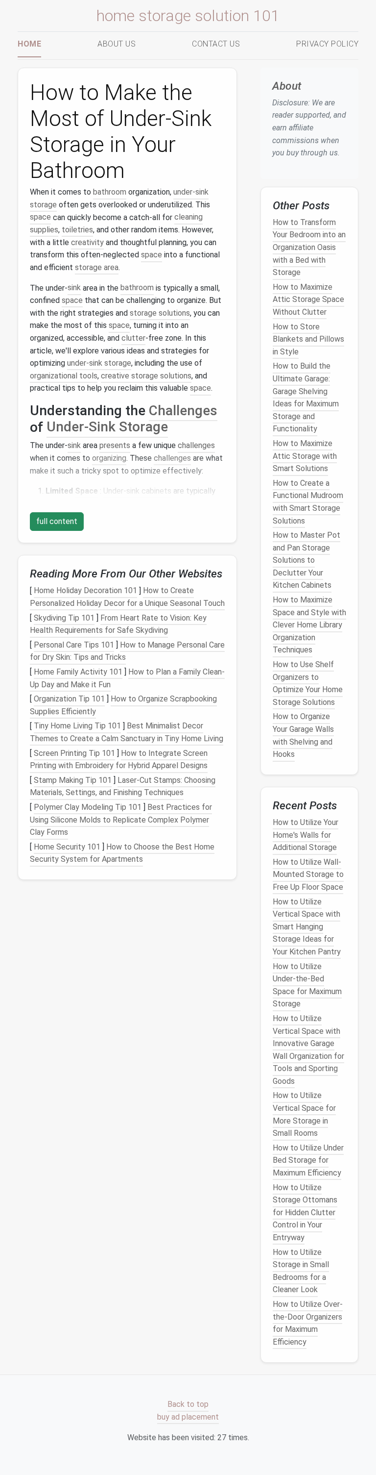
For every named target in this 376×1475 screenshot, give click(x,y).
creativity (87, 242)
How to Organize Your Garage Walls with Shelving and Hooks (303, 735)
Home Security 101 (67, 846)
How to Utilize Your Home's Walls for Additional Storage (305, 835)
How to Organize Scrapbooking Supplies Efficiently (123, 705)
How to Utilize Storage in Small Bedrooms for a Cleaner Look (301, 1271)
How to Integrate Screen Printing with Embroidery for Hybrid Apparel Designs (119, 760)
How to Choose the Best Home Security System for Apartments (122, 853)
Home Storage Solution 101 (188, 15)
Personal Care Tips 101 (74, 645)
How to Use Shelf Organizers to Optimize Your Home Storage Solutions (308, 683)
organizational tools (63, 375)
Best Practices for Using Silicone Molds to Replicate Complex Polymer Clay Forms (121, 819)
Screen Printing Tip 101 (74, 753)
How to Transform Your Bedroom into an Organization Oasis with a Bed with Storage (309, 247)
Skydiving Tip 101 (64, 618)
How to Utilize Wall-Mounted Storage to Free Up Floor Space (308, 874)
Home (29, 44)
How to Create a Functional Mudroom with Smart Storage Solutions (308, 501)
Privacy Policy (327, 44)
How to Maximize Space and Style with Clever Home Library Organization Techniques (309, 624)
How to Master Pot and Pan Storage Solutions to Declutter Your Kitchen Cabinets (306, 560)
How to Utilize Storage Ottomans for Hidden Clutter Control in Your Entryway (305, 1212)
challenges (196, 445)
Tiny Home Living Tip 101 (77, 726)
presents (114, 445)
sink (74, 288)
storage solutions (160, 313)
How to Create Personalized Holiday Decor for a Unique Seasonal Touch (127, 597)
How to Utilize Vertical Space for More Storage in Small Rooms (304, 1114)
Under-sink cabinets (137, 491)
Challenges (183, 410)
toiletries (77, 229)
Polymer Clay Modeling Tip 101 (87, 807)
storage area (96, 267)
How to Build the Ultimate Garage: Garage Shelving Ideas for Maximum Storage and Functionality (306, 398)
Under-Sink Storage (107, 427)
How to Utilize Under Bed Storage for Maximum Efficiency (308, 1160)
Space (86, 491)
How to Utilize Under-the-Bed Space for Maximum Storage (307, 985)
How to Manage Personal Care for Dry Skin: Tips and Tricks (127, 651)
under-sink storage (99, 363)
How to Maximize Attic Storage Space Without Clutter (308, 299)
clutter (133, 338)
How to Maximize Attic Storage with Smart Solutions (305, 456)
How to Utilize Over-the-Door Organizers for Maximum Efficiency (308, 1323)
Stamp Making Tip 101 (73, 780)
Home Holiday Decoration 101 (85, 591)
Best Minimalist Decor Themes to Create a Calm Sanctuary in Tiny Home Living (126, 733)
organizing (109, 458)
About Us (116, 44)
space (40, 217)
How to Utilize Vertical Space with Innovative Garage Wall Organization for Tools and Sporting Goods (308, 1050)
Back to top (188, 1404)
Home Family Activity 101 (78, 671)
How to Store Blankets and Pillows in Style (308, 339)
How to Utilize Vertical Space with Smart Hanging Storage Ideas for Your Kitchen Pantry (307, 926)
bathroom (109, 192)
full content (56, 521)
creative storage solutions (146, 375)
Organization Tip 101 (69, 698)
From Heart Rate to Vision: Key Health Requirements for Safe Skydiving (118, 624)
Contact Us (216, 44)
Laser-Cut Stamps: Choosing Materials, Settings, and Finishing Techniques (122, 786)
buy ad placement (188, 1417)
